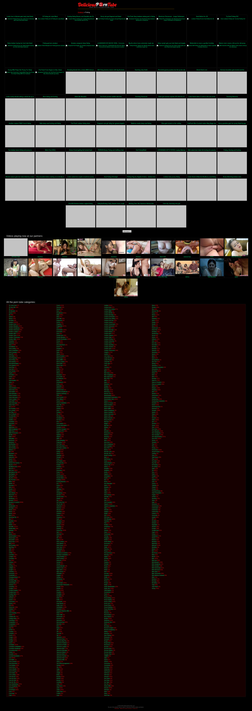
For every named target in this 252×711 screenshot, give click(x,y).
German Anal (60, 496)
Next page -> (127, 231)
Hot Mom (59, 596)
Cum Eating (12, 665)
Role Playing (107, 635)
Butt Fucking (12, 545)
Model (105, 438)
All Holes (11, 320)
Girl (57, 500)
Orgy (105, 508)
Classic (11, 599)
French (58, 474)
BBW (10, 425)
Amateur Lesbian (13, 331)
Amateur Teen (12, 335)
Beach (10, 459)
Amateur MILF (12, 333)
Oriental (106, 509)
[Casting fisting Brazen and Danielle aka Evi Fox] (80, 29)
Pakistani (106, 521)
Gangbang (59, 493)
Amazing (11, 341)
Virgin (153, 532)
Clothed (11, 609)
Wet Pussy (154, 553)
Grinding (59, 526)
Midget (106, 423)
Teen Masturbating (157, 436)
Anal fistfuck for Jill (202, 16)
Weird (153, 549)
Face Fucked (60, 397)
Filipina (58, 436)
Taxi (153, 421)
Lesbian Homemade (109, 324)
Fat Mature (59, 418)
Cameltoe (11, 554)
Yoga (153, 584)
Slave (153, 320)
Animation (11, 374)
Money (106, 449)
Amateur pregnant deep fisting (80, 43)
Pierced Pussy (108, 553)
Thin (153, 446)
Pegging (106, 538)
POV (105, 515)
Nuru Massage (108, 483)
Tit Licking (154, 466)
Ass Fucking (12, 408)
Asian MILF (12, 401)
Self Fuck (106, 673)
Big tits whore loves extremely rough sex (141, 43)
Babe (10, 436)
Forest (58, 468)
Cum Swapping (13, 686)
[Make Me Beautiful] (80, 109)
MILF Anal (106, 373)
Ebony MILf (60, 363)
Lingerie (106, 352)
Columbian (12, 620)
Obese (106, 489)
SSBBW (106, 656)
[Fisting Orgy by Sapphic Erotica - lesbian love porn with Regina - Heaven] (141, 190)
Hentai (58, 564)
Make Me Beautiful (80, 96)
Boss (10, 515)
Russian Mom (108, 652)
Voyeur (154, 538)
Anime (10, 376)
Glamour (59, 508)
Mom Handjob (108, 446)
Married (106, 388)
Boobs (10, 509)
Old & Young (107, 494)
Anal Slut (11, 369)
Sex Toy (106, 684)
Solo (153, 341)
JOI (57, 631)
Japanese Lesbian (61, 646)
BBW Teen (11, 431)
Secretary (106, 667)
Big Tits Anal (12, 479)
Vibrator (154, 526)
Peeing (106, 536)
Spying (154, 363)
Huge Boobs (60, 603)
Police (105, 568)
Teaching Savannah (141, 96)
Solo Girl (154, 343)
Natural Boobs (108, 463)
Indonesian (60, 616)
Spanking (154, 352)
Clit (10, 605)
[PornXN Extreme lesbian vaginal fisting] (80, 216)
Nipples (106, 474)
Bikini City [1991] (50, 150)
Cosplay (11, 631)
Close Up (11, 607)
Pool (105, 571)
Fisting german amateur (50, 43)
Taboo (153, 414)
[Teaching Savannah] (141, 109)
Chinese (11, 584)
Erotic (58, 369)
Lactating (59, 682)
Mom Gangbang (108, 444)
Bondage (11, 508)
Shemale (106, 689)
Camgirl (11, 556)
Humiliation (60, 607)
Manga (106, 386)
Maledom (106, 384)
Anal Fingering (13, 358)
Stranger (154, 378)
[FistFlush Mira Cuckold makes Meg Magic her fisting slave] (202, 136)
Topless (154, 479)
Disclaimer (117, 708)
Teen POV (154, 438)
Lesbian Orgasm (108, 335)
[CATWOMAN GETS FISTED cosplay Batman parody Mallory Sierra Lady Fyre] (171, 163)
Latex (58, 688)
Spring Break (155, 359)
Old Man (106, 496)
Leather (59, 693)
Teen (153, 427)
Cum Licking (12, 674)
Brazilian (11, 521)
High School (60, 571)
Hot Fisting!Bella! (141, 150)
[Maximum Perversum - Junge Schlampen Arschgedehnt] (171, 29)
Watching (154, 543)
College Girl (12, 616)
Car (10, 560)
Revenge (106, 626)
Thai (153, 444)
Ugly (153, 502)
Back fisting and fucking (50, 96)
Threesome (155, 449)
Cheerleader (12, 583)
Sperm (153, 354)
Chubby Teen (12, 594)
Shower (154, 307)
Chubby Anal (12, 592)
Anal (10, 344)
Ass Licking (12, 410)
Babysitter (11, 438)
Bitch (10, 487)
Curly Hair (11, 693)
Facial (58, 401)
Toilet (153, 474)
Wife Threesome (156, 573)
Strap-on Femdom (156, 382)
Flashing (59, 455)
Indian (58, 613)
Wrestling (154, 583)
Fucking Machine (61, 481)
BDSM (10, 434)
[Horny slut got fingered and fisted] (111, 29)
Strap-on (154, 380)
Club (10, 611)
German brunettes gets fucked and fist (232, 70)
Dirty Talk (59, 318)
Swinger (154, 410)
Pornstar (106, 573)
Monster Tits (107, 453)
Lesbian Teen (107, 348)
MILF (105, 371)
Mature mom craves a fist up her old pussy (232, 43)
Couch (10, 635)
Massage (106, 389)
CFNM (10, 553)
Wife (153, 558)
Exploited (59, 386)
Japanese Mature (61, 652)
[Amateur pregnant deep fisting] (80, 56)
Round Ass (107, 644)
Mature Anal (107, 406)
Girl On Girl (59, 504)
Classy (11, 603)
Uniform (154, 513)
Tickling (154, 453)
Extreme (59, 388)
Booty (10, 513)
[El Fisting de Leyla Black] (50, 29)
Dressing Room (61, 344)
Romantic (106, 639)
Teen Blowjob (155, 431)
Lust (105, 369)
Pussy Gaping (108, 599)
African (11, 318)
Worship (154, 581)
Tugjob (154, 494)
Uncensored (155, 506)
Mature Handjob (108, 412)
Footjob (59, 464)
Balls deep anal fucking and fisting (50, 123)
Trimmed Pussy (156, 491)
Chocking (11, 586)
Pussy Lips (107, 603)
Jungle (58, 673)
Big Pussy (11, 476)
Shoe (105, 691)
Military (106, 427)
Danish (58, 309)
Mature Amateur (108, 404)
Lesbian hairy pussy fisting (171, 177)
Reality (106, 618)
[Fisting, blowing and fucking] (232, 163)
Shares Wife (107, 686)
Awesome (11, 423)
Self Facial (107, 671)
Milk (105, 429)
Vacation (154, 521)
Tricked (154, 489)
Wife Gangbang (156, 564)
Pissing (106, 558)
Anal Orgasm (12, 365)
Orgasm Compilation (109, 506)
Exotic (58, 384)
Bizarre (11, 489)
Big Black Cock (13, 466)
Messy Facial (107, 419)
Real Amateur (107, 614)
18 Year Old (12, 307)
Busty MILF (12, 539)
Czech (58, 305)
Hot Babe (59, 594)
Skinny (153, 314)
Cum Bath (11, 659)
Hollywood (59, 579)
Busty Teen (12, 541)
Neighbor (106, 470)
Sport (153, 358)
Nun (105, 479)
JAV (58, 629)
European (59, 374)
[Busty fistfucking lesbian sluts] (232, 190)
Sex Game (107, 678)
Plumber (106, 564)
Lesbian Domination (109, 316)
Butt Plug (11, 547)
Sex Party (106, 680)
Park (105, 528)
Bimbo (10, 483)
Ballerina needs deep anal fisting (141, 123)
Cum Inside (12, 673)
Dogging (59, 324)
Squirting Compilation (157, 367)
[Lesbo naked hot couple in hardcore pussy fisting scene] (80, 190)
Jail (57, 635)
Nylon (105, 485)
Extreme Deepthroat (62, 391)
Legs (58, 695)
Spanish (154, 350)
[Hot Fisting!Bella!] (141, 163)
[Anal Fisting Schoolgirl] (111, 190)
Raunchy (106, 613)
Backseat (11, 442)
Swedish (154, 403)
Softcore (154, 339)
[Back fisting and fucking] (50, 109)
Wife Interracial (156, 569)
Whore (153, 556)
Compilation (12, 624)
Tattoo (153, 419)
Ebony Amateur (61, 356)
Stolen (153, 373)
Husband (59, 609)
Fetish (58, 433)
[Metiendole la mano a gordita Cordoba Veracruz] (202, 56)
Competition (12, 622)
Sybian (154, 412)
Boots (10, 511)
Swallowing (155, 399)
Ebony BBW (60, 359)
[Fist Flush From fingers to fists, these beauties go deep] (50, 83)
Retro (105, 624)
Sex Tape (106, 682)
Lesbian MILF (107, 328)
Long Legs (107, 363)
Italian (58, 628)
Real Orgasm (107, 616)
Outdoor (106, 511)
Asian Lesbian (13, 399)
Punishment (107, 592)
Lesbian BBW (107, 311)
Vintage (154, 528)
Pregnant (106, 575)
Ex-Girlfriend (60, 378)
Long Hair (106, 361)
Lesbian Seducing (109, 341)
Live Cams (107, 356)
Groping (59, 528)
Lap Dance (59, 686)
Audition (11, 419)
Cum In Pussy (12, 671)
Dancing (59, 307)
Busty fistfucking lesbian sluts (232, 177)
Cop (10, 628)
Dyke (58, 352)
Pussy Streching (108, 609)
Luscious (106, 367)
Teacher (154, 423)
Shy (153, 309)
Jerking (58, 665)
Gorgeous (59, 517)
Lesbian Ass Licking (109, 309)
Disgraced (59, 320)
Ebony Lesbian (61, 361)
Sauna (106, 659)
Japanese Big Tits (61, 641)
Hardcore (59, 560)
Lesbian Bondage (109, 314)
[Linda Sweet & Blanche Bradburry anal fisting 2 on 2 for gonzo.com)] (202, 190)
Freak (58, 472)
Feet (58, 421)
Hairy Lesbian (60, 541)
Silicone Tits (155, 311)
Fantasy (59, 408)
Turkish (154, 496)
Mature (106, 401)
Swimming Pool (156, 406)
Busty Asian (12, 538)
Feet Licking (60, 423)
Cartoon (11, 562)
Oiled (105, 493)
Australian (11, 421)
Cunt (10, 691)
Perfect (106, 539)
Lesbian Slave (108, 343)
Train (153, 481)
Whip (153, 554)
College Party (12, 618)
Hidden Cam (60, 568)
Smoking (154, 331)
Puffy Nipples (107, 590)
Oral (105, 500)
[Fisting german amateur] (50, 56)
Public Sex (107, 588)
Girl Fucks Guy (60, 502)
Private (106, 583)
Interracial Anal (60, 622)
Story (153, 376)
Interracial (59, 620)
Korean (58, 680)
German (59, 494)
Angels (11, 373)
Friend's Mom (60, 478)
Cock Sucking (12, 613)
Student (154, 393)
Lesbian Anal (107, 307)
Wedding (154, 547)
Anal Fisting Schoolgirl (111, 177)
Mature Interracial (108, 414)
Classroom (12, 601)
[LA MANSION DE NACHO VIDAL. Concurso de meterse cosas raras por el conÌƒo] (111, 56)
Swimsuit (154, 408)
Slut (153, 326)
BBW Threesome (13, 433)
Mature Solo (107, 416)
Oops (105, 498)
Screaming (107, 665)
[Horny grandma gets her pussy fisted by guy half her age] (232, 136)
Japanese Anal (60, 639)
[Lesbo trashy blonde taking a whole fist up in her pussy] (20, 109)
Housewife (59, 601)
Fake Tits (59, 404)
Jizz (58, 667)
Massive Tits (107, 393)
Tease (153, 425)
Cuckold (11, 654)
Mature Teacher (108, 418)
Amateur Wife (12, 339)
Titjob (153, 468)
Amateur (11, 322)
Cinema (11, 598)
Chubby (11, 588)
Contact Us (134, 708)
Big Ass (11, 464)
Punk (105, 594)
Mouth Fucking (108, 455)
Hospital (59, 592)
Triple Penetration (156, 493)
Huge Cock (60, 605)
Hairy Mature (60, 543)
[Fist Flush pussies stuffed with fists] (111, 109)
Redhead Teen (108, 622)
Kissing (58, 676)
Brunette (11, 526)
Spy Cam (154, 361)
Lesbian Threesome (109, 350)
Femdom (59, 427)
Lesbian (106, 305)
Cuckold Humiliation (14, 656)
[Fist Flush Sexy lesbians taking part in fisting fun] (141, 29)
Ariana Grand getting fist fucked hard (80, 150)
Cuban (11, 652)
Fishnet (58, 449)
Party (105, 532)
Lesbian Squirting (109, 344)
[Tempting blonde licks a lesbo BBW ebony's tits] (80, 83)
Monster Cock (108, 451)
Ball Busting (12, 444)
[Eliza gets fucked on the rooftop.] (171, 136)
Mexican (106, 421)
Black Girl (11, 494)
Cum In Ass (12, 667)
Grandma (59, 521)
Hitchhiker (59, 573)
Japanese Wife (60, 659)
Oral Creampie (108, 502)
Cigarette (11, 596)
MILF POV (107, 378)
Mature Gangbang (109, 410)
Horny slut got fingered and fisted (111, 16)
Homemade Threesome (63, 584)
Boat (10, 504)
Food (58, 459)
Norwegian (107, 476)
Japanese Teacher (61, 656)
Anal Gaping (12, 361)
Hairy (58, 539)
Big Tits (11, 478)
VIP (153, 519)
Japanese (59, 637)
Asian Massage (13, 403)
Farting (58, 412)
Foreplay (59, 466)
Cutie (10, 695)
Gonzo (58, 515)
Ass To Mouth (12, 414)
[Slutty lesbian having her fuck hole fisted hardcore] (20, 56)
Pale (105, 523)
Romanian (107, 637)
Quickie (106, 611)
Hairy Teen (59, 547)
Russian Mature (108, 650)
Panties (106, 524)
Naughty (106, 468)
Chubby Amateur (13, 590)
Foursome (59, 470)
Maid (105, 382)
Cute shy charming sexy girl (171, 203)
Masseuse (107, 391)
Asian (10, 386)
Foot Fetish (59, 461)
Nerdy (105, 472)
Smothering (155, 333)
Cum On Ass (12, 676)
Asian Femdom (13, 395)
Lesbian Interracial (109, 326)
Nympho (106, 487)
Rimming (106, 633)
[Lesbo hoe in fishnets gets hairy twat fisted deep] (20, 29)
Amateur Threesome (14, 337)
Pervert (106, 545)
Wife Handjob (155, 566)
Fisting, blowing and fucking (232, 150)
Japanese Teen (61, 658)
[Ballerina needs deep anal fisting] (141, 136)
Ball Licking (12, 446)
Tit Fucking (155, 464)
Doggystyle (60, 326)
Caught (11, 569)
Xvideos (80, 12)
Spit (153, 356)
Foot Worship (60, 463)
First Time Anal (60, 446)
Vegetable (154, 524)
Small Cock (155, 328)
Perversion (107, 543)
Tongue (154, 476)
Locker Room (107, 359)
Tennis (153, 440)
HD (57, 538)
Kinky (58, 674)
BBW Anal (11, 427)
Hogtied (59, 575)
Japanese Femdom (62, 643)
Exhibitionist (60, 382)
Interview (59, 624)
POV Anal (106, 517)
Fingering (59, 442)
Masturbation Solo (109, 399)
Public (105, 584)
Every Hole (59, 376)
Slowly (153, 324)
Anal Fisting (12, 359)
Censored (11, 573)
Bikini (10, 481)
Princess (106, 579)
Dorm (58, 333)
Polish (105, 569)
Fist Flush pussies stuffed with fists (111, 96)
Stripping (154, 389)
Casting (11, 566)
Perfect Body (107, 541)
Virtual (153, 534)
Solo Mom (154, 344)
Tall (153, 416)
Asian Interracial (13, 397)
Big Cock (11, 470)
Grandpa (59, 523)
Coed (10, 614)
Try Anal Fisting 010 (232, 16)
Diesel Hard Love (201, 70)
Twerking (154, 498)
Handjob (59, 551)
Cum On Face (12, 678)
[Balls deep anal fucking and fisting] (50, 136)
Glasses (59, 509)
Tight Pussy (155, 457)
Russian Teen (108, 654)
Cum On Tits (12, 682)
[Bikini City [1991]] (50, 163)
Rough (106, 641)
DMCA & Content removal (126, 708)
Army (10, 382)
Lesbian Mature (108, 331)
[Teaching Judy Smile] (141, 83)
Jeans (58, 661)
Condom (11, 626)
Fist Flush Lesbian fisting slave (80, 123)
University (154, 515)
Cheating (11, 579)
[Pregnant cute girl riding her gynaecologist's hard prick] (111, 136)
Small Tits (154, 329)
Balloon (11, 449)
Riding (106, 631)
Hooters (59, 588)
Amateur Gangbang (14, 328)
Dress (58, 343)
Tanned (154, 418)
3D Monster (12, 311)
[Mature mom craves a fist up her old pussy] (232, 56)
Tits (153, 470)
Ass (10, 406)
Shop (105, 693)
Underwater (155, 508)
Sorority (154, 346)
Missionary (107, 433)
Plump (106, 566)
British (10, 524)
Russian (106, 646)
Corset (10, 629)
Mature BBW (107, 408)
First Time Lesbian (61, 448)
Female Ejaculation (62, 425)
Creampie (11, 644)
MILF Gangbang (108, 374)
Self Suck (106, 674)
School (106, 661)
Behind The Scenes (14, 463)
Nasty (105, 461)
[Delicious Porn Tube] (97, 4)
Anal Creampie (13, 352)
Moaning (106, 436)
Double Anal (60, 335)
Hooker (58, 586)
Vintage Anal (155, 530)
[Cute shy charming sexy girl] (171, 216)
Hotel (58, 598)
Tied (153, 455)
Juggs (58, 669)
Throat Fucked (155, 451)
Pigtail (105, 556)
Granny (58, 524)
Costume (11, 633)
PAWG (106, 513)
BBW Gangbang (13, 429)
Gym (58, 532)
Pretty (105, 577)
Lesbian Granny (108, 322)
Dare (58, 311)
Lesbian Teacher (108, 346)
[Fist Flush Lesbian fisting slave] (80, 136)
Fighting (59, 434)
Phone (106, 551)
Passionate (107, 534)
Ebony (58, 354)
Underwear (155, 509)
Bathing (11, 455)
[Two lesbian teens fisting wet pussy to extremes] (20, 163)
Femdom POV (60, 431)
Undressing (155, 511)
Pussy (105, 596)
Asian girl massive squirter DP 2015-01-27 (171, 96)
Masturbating (107, 395)
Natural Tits (107, 464)
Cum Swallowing (13, 684)
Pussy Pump (107, 605)
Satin (105, 658)
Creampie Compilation (15, 646)
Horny (58, 590)
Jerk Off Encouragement (63, 663)
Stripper (154, 388)
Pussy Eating (107, 598)
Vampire (154, 523)
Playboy (106, 562)
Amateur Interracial (14, 329)
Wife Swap (155, 571)
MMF (105, 380)
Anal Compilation (13, 350)
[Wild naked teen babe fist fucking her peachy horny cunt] (202, 163)
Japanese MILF (61, 648)
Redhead (106, 620)
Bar (10, 451)
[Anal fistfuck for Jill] (202, 29)
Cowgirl (11, 641)
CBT (10, 549)
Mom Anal (106, 442)
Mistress (106, 434)
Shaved (106, 688)
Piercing (106, 554)
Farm (58, 410)
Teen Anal (154, 429)
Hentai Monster (61, 566)
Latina (58, 689)
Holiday (59, 577)
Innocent (59, 618)
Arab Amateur (12, 380)
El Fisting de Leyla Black (50, 16)
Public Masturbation (109, 586)
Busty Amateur (13, 536)
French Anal (60, 476)
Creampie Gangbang (14, 648)
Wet (153, 551)
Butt (10, 543)
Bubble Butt (12, 528)
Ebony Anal (60, 358)
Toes (153, 472)
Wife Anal (154, 560)
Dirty (58, 316)
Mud (105, 457)
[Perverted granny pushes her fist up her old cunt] (171, 83)
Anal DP (11, 354)
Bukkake (11, 530)
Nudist (106, 478)
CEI (10, 551)
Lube (105, 365)
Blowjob (11, 500)
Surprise (154, 397)
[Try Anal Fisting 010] (232, 29)
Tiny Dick (154, 461)
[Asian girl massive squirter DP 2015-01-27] (171, 109)
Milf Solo (106, 425)
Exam (58, 380)
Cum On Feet (12, 680)
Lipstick (106, 354)
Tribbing (154, 485)
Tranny (154, 483)
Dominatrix (59, 331)
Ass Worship (12, 416)
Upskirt (154, 517)
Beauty (11, 461)
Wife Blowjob (155, 562)
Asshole (11, 418)
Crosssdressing (13, 650)
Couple (11, 639)
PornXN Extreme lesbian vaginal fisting (81, 203)
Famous (59, 406)
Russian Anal (107, 648)
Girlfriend (59, 506)
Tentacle (154, 442)
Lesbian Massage (109, 329)
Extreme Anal (60, 389)
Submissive (155, 395)
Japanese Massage (62, 650)
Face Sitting (60, 399)
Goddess (59, 513)
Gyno (58, 536)
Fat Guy (59, 416)
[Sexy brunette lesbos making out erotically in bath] (50, 190)
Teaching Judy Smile (141, 70)
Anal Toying (12, 371)
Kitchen (59, 678)
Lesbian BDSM (108, 313)
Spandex (154, 348)
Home (58, 581)
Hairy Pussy (60, 545)
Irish (58, 626)
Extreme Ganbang (61, 393)
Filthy (58, 438)
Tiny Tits (154, 463)
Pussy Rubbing (108, 607)
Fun (58, 483)
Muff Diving (107, 459)
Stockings (154, 371)
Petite (105, 547)
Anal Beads (12, 346)
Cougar (11, 637)
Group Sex (59, 530)
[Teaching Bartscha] (232, 109)
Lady (58, 684)
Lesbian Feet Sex (108, 320)
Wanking (154, 541)
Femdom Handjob (61, 429)
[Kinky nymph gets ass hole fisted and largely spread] (171, 56)
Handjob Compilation (62, 554)
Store (153, 374)
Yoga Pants (155, 586)
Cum (10, 658)
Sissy (153, 313)
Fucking (59, 479)
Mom (105, 440)
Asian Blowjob (13, 393)
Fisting (58, 451)
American (11, 343)
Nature (106, 466)
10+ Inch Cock (13, 305)
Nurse (105, 481)
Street (153, 386)
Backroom (11, 440)
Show (153, 305)
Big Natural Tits (13, 472)
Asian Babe (12, 391)
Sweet (153, 404)
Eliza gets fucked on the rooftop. (171, 123)
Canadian (11, 558)
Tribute (154, 487)
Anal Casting (12, 348)
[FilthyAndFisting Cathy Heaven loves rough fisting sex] (111, 216)
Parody (106, 530)
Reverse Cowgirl (108, 628)
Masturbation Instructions (111, 397)
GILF (58, 487)
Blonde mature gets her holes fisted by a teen (20, 177)
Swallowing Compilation (158, 401)
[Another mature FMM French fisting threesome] (20, 136)
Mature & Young (108, 403)
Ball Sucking (12, 448)
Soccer (154, 335)
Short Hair (107, 695)
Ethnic (58, 373)
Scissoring (107, 663)
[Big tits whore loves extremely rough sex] (141, 56)
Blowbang (11, 498)
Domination (60, 329)
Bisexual (11, 485)
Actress (11, 316)
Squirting (154, 365)
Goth (58, 519)
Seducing (106, 669)
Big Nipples (12, 474)
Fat (57, 414)
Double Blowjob (61, 337)
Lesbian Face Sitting (109, 318)
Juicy (58, 671)
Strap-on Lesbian (156, 384)
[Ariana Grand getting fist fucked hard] (80, 163)
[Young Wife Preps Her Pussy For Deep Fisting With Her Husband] (20, 83)
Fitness (58, 453)
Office (105, 491)
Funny (58, 485)
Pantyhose (107, 526)
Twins (153, 500)
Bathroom (11, 457)
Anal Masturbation (14, 363)
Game (58, 491)
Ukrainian (154, 504)
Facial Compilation (62, 403)
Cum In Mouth (12, 669)
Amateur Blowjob (13, 326)
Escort (58, 371)
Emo (58, 367)
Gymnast (59, 534)
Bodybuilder (12, 506)
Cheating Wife (12, 581)
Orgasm (106, 504)
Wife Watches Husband (158, 575)
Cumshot (11, 688)
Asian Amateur (13, 388)
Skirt (153, 316)
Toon (153, 478)
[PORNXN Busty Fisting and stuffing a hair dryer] (111, 163)
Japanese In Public (62, 644)
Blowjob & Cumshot (14, 502)
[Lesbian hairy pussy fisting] (171, 190)
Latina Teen (60, 691)
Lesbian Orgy (107, 337)
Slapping (154, 318)
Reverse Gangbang (109, 629)
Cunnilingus (12, 689)
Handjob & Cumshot (62, 553)
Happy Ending (60, 556)
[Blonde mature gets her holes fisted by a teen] (20, 190)
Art (9, 384)
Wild (153, 577)
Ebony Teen (60, 365)
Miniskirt (106, 431)
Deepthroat (60, 313)
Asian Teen (12, 404)
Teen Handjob (155, 434)
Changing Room (13, 577)
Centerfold (11, 575)
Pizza (105, 560)
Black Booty (12, 493)
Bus (10, 532)
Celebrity (11, 571)
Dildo (58, 314)
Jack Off (59, 633)
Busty (10, 534)
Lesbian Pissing (108, 339)
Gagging (59, 489)
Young (153, 588)
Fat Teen (59, 419)
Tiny (153, 459)
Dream (58, 341)
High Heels (60, 569)
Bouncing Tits (12, 517)
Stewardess (155, 369)
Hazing (58, 562)
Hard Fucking (60, 558)
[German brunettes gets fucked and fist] (232, 83)
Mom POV (107, 448)
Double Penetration (62, 339)
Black (10, 491)
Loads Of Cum (108, 358)
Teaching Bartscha (232, 96)
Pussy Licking (108, 601)
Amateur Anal (12, 324)
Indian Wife (60, 614)
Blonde (11, 496)
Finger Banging (61, 440)
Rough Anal (107, 643)
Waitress (154, 539)
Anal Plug (11, 367)
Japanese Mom (61, 654)
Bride (10, 523)
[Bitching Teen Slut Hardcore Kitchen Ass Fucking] (141, 216)
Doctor (58, 322)
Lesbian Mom (107, 333)
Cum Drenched (13, 663)
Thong (153, 448)
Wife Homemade (156, 568)
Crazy (10, 643)
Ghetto (58, 498)
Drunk (58, 346)
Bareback (11, 453)
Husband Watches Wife (63, 611)
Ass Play (11, 412)
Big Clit (11, 468)
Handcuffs (59, 549)
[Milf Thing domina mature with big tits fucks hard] (111, 83)
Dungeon (59, 348)
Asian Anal (12, 389)
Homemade (60, 583)
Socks (153, 337)
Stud (153, 391)
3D (9, 309)
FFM (58, 395)
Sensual (106, 676)
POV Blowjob (107, 519)
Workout (154, 579)
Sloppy (154, 322)
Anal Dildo (11, 356)
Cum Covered (12, 661)
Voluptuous (155, 536)
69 (9, 314)
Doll (58, 328)
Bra (10, 519)
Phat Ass (106, 549)
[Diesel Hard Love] (202, 83)
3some (11, 313)
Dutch (58, 350)
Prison (106, 581)
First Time (59, 444)
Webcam (154, 545)
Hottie (58, 599)
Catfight (11, 568)
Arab (10, 378)
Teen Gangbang (156, 433)
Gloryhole (59, 511)
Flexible (59, 457)
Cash (10, 564)
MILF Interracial (108, 376)
